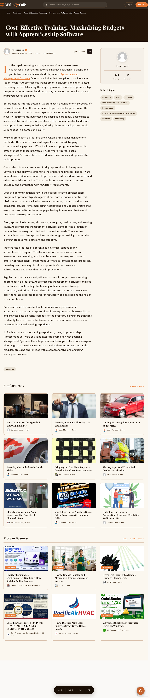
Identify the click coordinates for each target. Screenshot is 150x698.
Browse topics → (137, 386)
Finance (129, 97)
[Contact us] (141, 691)
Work (118, 97)
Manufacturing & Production (115, 103)
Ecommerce (107, 108)
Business (17, 13)
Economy (106, 97)
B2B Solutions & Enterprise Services (118, 113)
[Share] (89, 689)
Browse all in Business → (133, 539)
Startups (106, 119)
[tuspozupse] (7, 51)
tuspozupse (18, 50)
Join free (142, 4)
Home (8, 13)
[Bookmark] (80, 689)
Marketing (119, 119)
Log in (129, 4)
